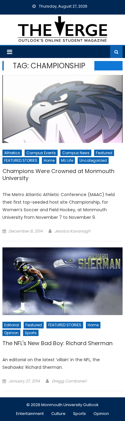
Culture (58, 413)
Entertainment (30, 413)
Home (49, 160)
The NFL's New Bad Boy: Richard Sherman (57, 343)
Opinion (11, 332)
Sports (31, 332)
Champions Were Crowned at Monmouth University (58, 175)
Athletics (12, 152)
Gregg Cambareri (69, 381)
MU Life (67, 160)
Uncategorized (93, 160)
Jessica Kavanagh (72, 231)
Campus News (76, 152)
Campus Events (41, 152)
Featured (104, 152)
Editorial (11, 325)
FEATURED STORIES (20, 160)
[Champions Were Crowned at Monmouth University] (62, 109)
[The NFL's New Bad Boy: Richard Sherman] (62, 281)
